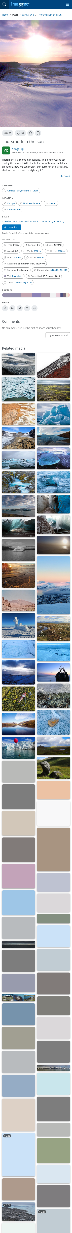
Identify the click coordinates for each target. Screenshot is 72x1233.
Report (66, 176)
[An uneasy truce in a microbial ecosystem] (53, 936)
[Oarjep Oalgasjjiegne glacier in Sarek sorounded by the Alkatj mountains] (18, 1062)
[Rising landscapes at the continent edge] (53, 1083)
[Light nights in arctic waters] (18, 944)
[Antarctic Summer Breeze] (53, 1129)
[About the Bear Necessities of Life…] (53, 1196)
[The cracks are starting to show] (18, 364)
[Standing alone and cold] (18, 550)
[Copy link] (34, 308)
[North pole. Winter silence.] (18, 983)
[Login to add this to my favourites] (30, 133)
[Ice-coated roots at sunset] (18, 876)
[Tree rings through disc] (18, 1115)
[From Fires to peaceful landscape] (53, 390)
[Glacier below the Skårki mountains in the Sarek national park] (53, 1052)
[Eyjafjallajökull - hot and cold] (53, 365)
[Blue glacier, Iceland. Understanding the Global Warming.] (18, 460)
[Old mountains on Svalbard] (53, 1028)
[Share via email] (27, 308)
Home (5, 14)
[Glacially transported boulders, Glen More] (53, 768)
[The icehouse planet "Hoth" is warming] (18, 771)
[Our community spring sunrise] (18, 849)
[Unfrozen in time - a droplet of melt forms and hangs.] (53, 696)
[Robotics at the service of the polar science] (18, 748)
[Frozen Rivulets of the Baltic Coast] (18, 575)
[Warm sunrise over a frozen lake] (18, 1086)
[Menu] (67, 4)
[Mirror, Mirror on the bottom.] (53, 983)
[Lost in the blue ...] (18, 902)
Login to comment (58, 335)
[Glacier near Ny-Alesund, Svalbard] (18, 649)
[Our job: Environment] (53, 672)
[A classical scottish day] (53, 746)
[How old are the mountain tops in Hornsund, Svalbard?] (18, 1014)
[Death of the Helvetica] (18, 961)
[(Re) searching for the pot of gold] (53, 903)
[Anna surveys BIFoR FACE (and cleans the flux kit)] (53, 918)
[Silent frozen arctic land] (53, 1068)
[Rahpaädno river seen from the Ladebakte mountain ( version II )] (18, 1038)
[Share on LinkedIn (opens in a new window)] (12, 308)
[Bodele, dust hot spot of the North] (53, 545)
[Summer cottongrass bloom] (53, 628)
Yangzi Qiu (28, 14)
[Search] (4, 4)
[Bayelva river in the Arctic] (53, 882)
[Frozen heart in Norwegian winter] (53, 722)
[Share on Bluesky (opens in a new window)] (20, 308)
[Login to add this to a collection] (38, 133)
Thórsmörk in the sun (50, 14)
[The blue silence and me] (18, 672)
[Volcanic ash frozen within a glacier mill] (53, 504)
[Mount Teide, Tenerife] (18, 600)
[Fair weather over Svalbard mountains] (18, 796)
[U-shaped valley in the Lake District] (18, 724)
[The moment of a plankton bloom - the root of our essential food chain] (18, 823)
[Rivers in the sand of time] (53, 790)
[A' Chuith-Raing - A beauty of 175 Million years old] (53, 1005)
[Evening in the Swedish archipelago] (53, 960)
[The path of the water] (53, 813)
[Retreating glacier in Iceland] (18, 438)
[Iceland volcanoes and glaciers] (53, 524)
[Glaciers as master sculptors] (53, 1109)
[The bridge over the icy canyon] (53, 482)
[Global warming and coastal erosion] (18, 997)
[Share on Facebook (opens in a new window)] (5, 308)
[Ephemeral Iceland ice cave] (18, 528)
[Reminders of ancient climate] (53, 414)
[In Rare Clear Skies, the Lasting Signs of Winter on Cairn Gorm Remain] (18, 625)
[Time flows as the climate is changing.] (18, 482)
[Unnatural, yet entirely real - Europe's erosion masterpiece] (53, 1150)
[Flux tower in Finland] (18, 699)
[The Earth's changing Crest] (18, 414)
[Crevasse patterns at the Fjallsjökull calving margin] (18, 389)
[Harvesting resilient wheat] (53, 849)
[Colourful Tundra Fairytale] (18, 1189)
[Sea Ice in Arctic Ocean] (53, 652)
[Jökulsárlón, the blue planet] (53, 458)
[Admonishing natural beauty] (18, 506)
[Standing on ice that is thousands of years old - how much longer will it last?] (18, 928)
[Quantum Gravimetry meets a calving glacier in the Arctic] (53, 1174)
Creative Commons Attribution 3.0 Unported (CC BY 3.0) (33, 221)
